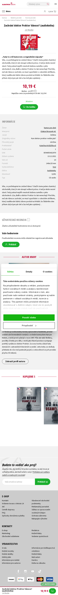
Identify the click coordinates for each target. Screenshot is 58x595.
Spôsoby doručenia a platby (13, 515)
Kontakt (5, 500)
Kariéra (34, 560)
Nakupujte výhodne (39, 518)
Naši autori (36, 557)
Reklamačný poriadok (40, 506)
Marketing (6, 533)
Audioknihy (51, 170)
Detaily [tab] (29, 272)
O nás (4, 548)
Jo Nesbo (29, 30)
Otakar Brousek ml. (48, 131)
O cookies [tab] (47, 272)
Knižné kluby (37, 533)
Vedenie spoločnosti (40, 536)
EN (56, 4)
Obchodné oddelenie (10, 536)
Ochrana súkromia (39, 515)
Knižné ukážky (7, 554)
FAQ (3, 512)
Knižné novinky (8, 551)
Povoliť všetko (29, 317)
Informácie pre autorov (11, 563)
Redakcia (35, 530)
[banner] (14, 3)
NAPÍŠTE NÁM (50, 584)
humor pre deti (50, 127)
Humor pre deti (30, 18)
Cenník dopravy (8, 509)
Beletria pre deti (16, 18)
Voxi (54, 167)
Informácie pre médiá (10, 560)
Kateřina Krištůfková (48, 145)
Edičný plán (6, 557)
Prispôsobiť (27, 325)
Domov (4, 18)
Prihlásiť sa (43, 481)
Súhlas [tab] (10, 272)
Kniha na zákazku (38, 563)
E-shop (5, 530)
